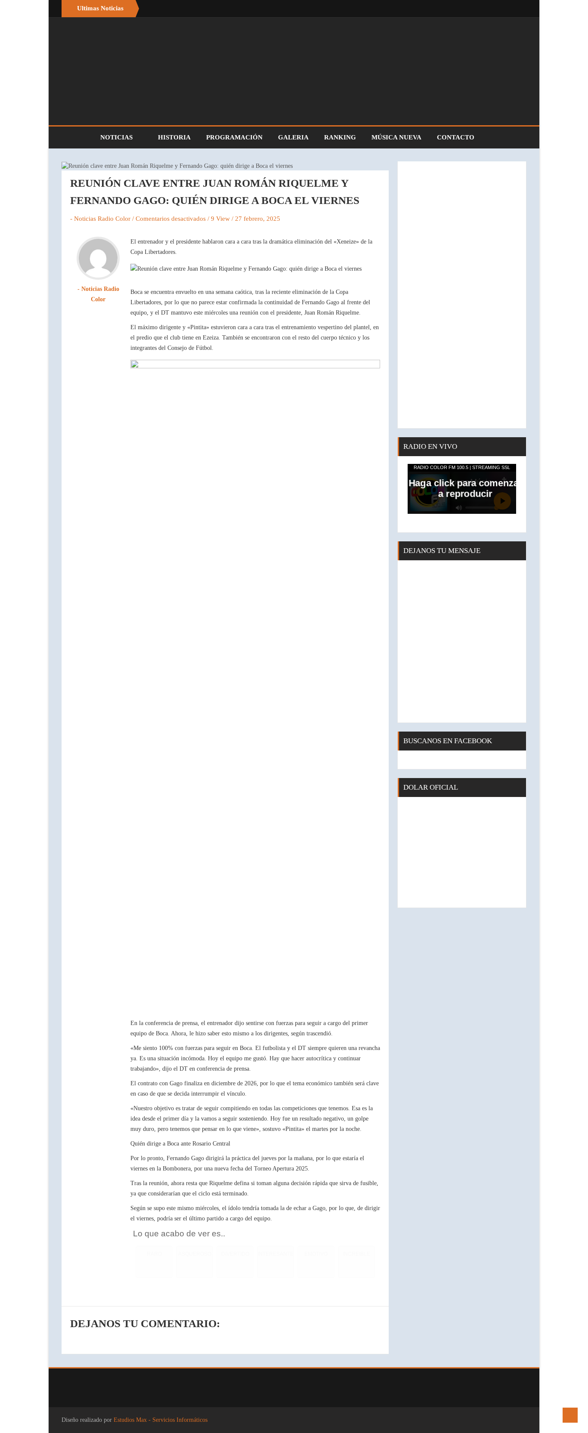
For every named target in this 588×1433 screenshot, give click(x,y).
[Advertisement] (462, 295)
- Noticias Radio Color (100, 218)
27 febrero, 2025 (257, 218)
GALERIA (293, 137)
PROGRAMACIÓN (234, 137)
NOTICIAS (117, 137)
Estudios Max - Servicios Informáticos (160, 1420)
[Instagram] (517, 8)
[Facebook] (500, 8)
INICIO (77, 137)
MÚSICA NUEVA (396, 137)
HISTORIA (174, 137)
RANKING (340, 137)
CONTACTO (455, 137)
